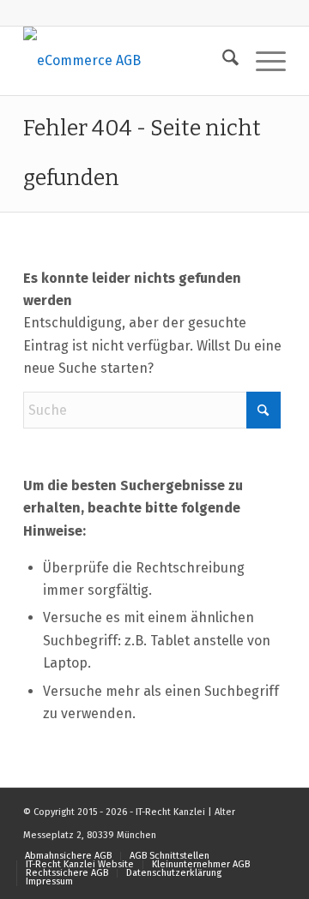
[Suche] (222, 61)
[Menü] (262, 61)
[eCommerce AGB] (128, 61)
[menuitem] (222, 61)
